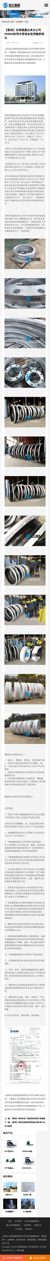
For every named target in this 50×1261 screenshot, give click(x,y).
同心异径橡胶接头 (32, 1221)
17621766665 (14, 1257)
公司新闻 (18, 1229)
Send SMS (39, 1257)
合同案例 (19, 22)
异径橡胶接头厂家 (24, 1247)
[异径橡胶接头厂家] (10, 5)
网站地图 (20, 1250)
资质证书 (37, 1225)
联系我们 (28, 1229)
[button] (46, 5)
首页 (12, 22)
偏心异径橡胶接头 (13, 1225)
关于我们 (18, 1221)
